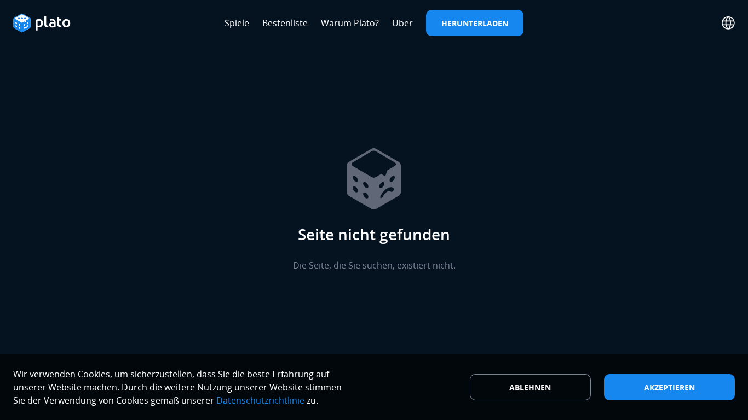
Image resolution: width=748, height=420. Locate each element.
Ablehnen (530, 387)
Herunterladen (474, 23)
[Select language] (728, 23)
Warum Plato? (350, 23)
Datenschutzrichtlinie (260, 400)
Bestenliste (285, 23)
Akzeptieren (669, 387)
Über (402, 23)
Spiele (237, 23)
